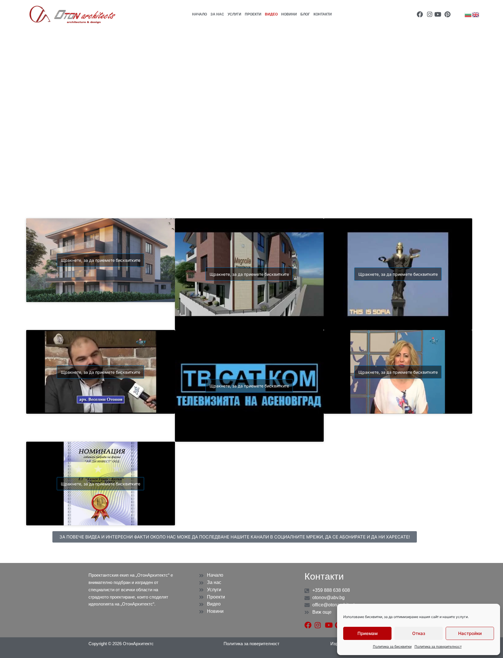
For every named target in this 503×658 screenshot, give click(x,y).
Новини (289, 14)
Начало (199, 14)
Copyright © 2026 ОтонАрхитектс (121, 643)
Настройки (470, 633)
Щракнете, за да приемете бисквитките (100, 260)
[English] (476, 14)
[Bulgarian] (468, 14)
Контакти (323, 14)
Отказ (418, 633)
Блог (305, 14)
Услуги (234, 14)
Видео (271, 14)
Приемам (367, 633)
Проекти (253, 14)
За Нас (217, 14)
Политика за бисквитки (392, 646)
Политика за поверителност (438, 646)
